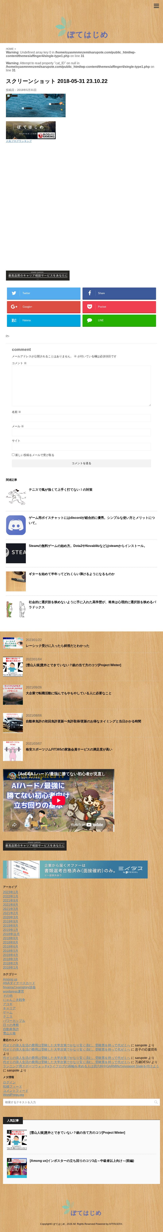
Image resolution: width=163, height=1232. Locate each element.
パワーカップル (14, 1020)
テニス (8, 1016)
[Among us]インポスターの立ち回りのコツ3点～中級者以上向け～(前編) (82, 1160)
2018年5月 (10, 950)
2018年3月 (10, 959)
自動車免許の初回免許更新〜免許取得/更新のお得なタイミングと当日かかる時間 (83, 721)
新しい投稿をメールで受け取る (34, 455)
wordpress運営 (13, 991)
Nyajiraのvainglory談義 (19, 987)
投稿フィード (12, 1086)
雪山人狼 (9, 1033)
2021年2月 (10, 913)
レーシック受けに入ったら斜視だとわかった (57, 645)
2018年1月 (10, 967)
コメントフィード (15, 1090)
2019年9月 (10, 921)
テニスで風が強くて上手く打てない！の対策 (60, 489)
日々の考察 (11, 1025)
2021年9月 (10, 900)
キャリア (9, 1008)
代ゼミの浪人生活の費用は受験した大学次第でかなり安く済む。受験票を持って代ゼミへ (66, 1045)
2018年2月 (10, 963)
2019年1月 (10, 930)
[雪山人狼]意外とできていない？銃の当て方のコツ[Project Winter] (73, 665)
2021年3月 (10, 909)
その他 (8, 995)
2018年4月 (10, 955)
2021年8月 (10, 904)
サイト (16, 440)
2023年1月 (10, 892)
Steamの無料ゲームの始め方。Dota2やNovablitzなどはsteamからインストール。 (88, 546)
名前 (16, 412)
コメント (19, 363)
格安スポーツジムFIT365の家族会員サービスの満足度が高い (69, 749)
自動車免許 (11, 1029)
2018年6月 (10, 946)
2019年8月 (10, 925)
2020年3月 (10, 917)
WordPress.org (13, 1094)
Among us (10, 979)
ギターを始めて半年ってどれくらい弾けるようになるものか (72, 574)
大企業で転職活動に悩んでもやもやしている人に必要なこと (69, 693)
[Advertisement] (81, 175)
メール (18, 426)
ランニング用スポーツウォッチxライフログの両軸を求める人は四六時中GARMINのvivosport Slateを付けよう (81, 1066)
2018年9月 (10, 938)
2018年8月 (10, 942)
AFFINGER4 (115, 1224)
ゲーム (8, 1012)
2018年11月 (11, 934)
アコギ (8, 1004)
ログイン (9, 1082)
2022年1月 (10, 896)
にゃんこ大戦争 (14, 1000)
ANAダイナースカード (19, 983)
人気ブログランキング (19, 141)
